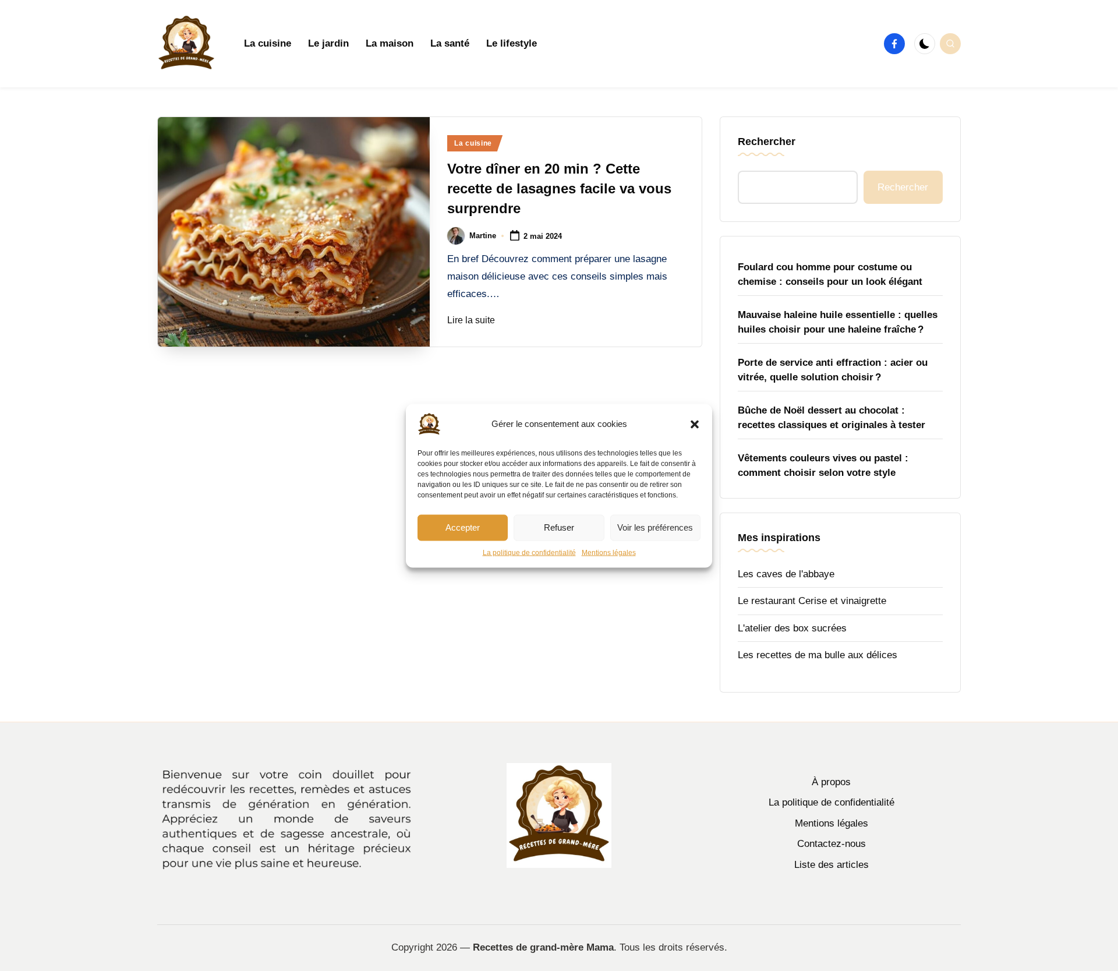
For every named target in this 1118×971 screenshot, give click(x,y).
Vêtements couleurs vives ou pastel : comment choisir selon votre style (823, 466)
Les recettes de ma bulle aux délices (817, 655)
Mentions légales (609, 552)
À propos (831, 782)
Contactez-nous (831, 843)
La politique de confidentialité (529, 552)
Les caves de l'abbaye (786, 574)
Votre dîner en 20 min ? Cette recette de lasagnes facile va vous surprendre (559, 188)
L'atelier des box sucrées (792, 628)
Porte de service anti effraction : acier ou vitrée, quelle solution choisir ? (833, 370)
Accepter (462, 527)
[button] (694, 424)
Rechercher (766, 141)
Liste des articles (831, 864)
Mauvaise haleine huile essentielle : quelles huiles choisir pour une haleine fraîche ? (837, 322)
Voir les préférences (655, 527)
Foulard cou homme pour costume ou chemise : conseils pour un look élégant (830, 275)
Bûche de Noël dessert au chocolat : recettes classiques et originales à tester (831, 418)
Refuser (559, 527)
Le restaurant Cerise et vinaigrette (812, 600)
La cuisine (473, 143)
